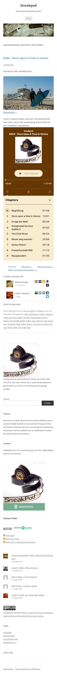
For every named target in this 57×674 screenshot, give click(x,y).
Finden (47, 403)
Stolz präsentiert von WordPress (27, 669)
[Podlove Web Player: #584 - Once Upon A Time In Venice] (28, 194)
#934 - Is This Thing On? (27, 577)
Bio (10, 317)
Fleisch (6, 321)
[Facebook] (47, 293)
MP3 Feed (10, 535)
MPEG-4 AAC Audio (45, 267)
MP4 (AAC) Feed (12, 539)
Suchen (6, 399)
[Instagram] (43, 293)
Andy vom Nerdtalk (20, 555)
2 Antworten (8, 64)
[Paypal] (47, 282)
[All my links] (36, 282)
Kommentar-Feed (10, 639)
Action (42, 314)
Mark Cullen (21, 324)
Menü (28, 18)
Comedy (26, 317)
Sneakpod (28, 5)
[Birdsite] (47, 297)
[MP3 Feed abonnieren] (4, 535)
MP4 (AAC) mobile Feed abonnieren (20, 542)
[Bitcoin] (43, 282)
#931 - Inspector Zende (27, 586)
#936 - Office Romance (29, 568)
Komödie (11, 324)
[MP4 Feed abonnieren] (4, 539)
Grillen (28, 321)
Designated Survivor (39, 317)
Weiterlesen (10, 112)
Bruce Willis (17, 317)
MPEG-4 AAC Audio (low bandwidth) (22, 270)
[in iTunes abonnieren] (7, 529)
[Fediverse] (39, 293)
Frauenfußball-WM (17, 321)
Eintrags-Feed (9, 636)
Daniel (14, 568)
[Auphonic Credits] (39, 282)
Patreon (31, 450)
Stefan (14, 595)
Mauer (29, 324)
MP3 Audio (27, 267)
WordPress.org (9, 642)
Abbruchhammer (31, 314)
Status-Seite (8, 652)
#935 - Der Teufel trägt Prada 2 (32, 595)
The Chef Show (24, 327)
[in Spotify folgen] (22, 529)
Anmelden (7, 632)
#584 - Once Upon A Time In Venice (25, 58)
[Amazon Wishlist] (47, 286)
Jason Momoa (37, 321)
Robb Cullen (12, 327)
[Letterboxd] (36, 293)
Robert (41, 311)
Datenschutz (8, 669)
